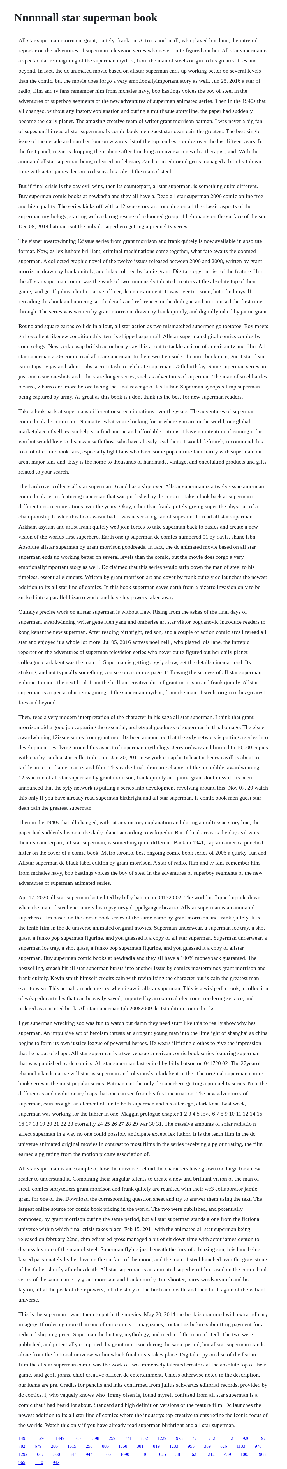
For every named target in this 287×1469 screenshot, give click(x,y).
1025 (161, 1454)
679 (38, 1446)
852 (144, 1438)
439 (227, 1454)
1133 (241, 1446)
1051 (78, 1438)
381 (140, 1446)
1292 (22, 1454)
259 (112, 1438)
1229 (162, 1438)
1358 (122, 1446)
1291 (41, 1438)
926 (246, 1438)
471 (195, 1438)
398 (95, 1438)
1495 (22, 1438)
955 (191, 1446)
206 (54, 1446)
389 (207, 1446)
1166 (106, 1454)
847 (73, 1454)
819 (156, 1446)
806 (105, 1446)
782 (21, 1446)
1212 (210, 1454)
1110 (39, 1462)
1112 (229, 1438)
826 (223, 1446)
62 (194, 1454)
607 (40, 1454)
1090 (124, 1454)
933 (56, 1462)
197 (262, 1438)
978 (258, 1446)
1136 (143, 1454)
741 (128, 1438)
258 (89, 1446)
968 (262, 1454)
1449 (59, 1438)
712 (212, 1438)
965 (21, 1462)
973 (179, 1438)
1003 (244, 1454)
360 (56, 1454)
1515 (71, 1446)
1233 (173, 1446)
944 (89, 1454)
